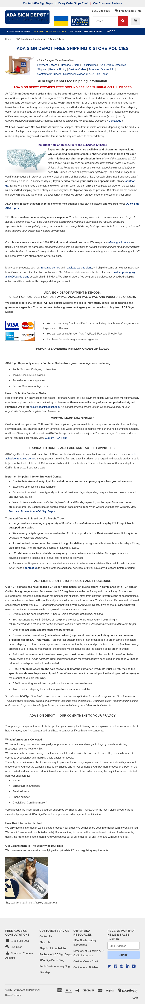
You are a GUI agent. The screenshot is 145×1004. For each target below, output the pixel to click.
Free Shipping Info (130, 10)
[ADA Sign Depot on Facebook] (115, 966)
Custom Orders (77, 69)
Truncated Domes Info (101, 69)
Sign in (14, 953)
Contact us (115, 120)
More (109, 31)
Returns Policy (57, 69)
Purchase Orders (70, 64)
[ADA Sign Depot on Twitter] (109, 966)
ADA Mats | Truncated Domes (50, 31)
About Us (44, 942)
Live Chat (15, 946)
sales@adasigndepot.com (45, 406)
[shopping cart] (135, 21)
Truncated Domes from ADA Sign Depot (32, 511)
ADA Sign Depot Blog (51, 960)
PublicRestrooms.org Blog (54, 966)
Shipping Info (89, 64)
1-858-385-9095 (101, 10)
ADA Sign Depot (27, 990)
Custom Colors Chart (85, 961)
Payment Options (47, 64)
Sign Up (123, 955)
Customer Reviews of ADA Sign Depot (85, 73)
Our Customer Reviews (107, 3)
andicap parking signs (79, 267)
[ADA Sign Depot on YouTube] (134, 966)
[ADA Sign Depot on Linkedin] (127, 966)
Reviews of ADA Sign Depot (55, 954)
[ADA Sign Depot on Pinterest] (121, 966)
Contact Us (46, 936)
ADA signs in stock (119, 242)
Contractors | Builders (85, 967)
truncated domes (50, 267)
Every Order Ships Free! (73, 3)
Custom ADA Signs (56, 437)
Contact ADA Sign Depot (38, 3)
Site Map (44, 972)
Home (8, 39)
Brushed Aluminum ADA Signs (86, 31)
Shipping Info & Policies (52, 948)
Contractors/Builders (49, 73)
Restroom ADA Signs (18, 31)
